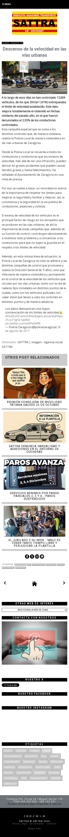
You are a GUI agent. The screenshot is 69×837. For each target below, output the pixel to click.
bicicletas (19, 564)
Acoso (8, 750)
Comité (54, 756)
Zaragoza (20, 567)
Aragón (21, 750)
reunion (40, 772)
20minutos (9, 342)
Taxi (24, 778)
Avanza (34, 750)
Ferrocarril (43, 767)
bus (28, 564)
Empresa (9, 767)
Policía (60, 564)
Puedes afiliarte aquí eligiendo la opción (34, 804)
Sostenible (10, 778)
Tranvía (55, 778)
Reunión (54, 772)
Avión (46, 750)
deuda (43, 761)
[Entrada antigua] (64, 584)
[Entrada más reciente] (5, 584)
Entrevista (25, 767)
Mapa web (34, 828)
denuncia (50, 564)
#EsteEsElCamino (16, 316)
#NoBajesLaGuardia (42, 316)
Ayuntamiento (12, 756)
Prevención (8, 567)
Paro (57, 767)
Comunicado (37, 564)
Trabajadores (39, 778)
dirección (56, 761)
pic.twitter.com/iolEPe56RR (22, 323)
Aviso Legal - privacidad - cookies (34, 823)
